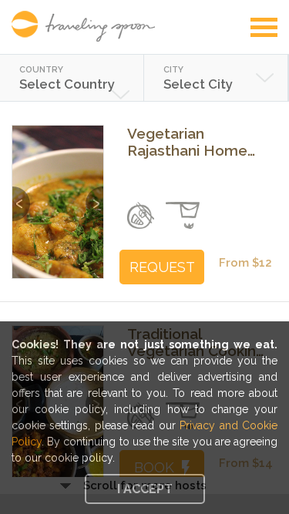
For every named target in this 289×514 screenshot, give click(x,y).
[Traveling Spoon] (87, 26)
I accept (145, 489)
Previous (21, 196)
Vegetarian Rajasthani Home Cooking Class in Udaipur (187, 142)
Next (94, 196)
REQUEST (162, 267)
